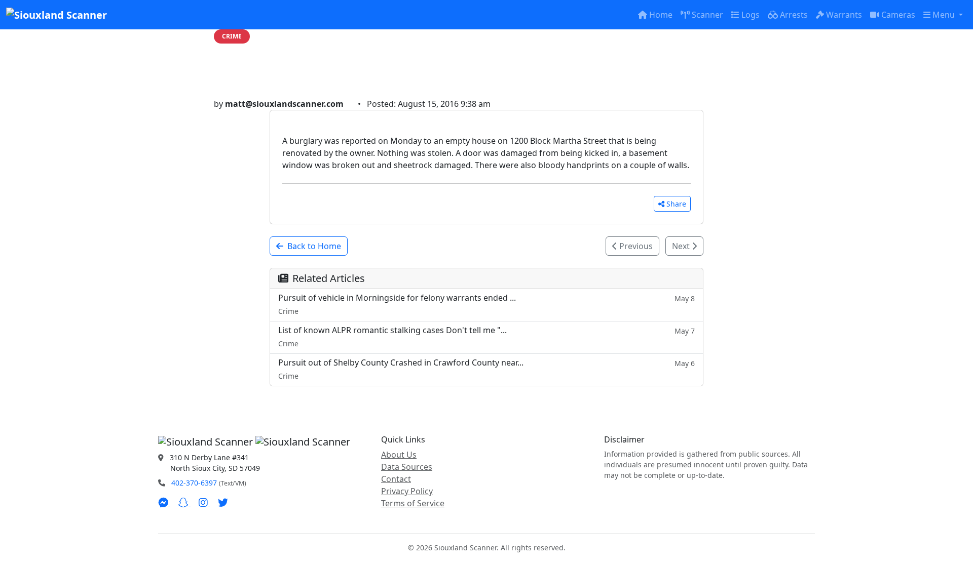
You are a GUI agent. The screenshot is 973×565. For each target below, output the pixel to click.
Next (682, 246)
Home (660, 14)
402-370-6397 (194, 483)
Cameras (898, 14)
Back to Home (314, 246)
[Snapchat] (184, 502)
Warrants (844, 14)
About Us (399, 454)
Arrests (794, 14)
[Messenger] (164, 502)
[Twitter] (223, 502)
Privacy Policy (407, 491)
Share (676, 204)
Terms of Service (412, 503)
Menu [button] (944, 14)
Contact (396, 479)
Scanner (707, 14)
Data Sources (406, 466)
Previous (635, 246)
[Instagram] (204, 502)
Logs (750, 14)
